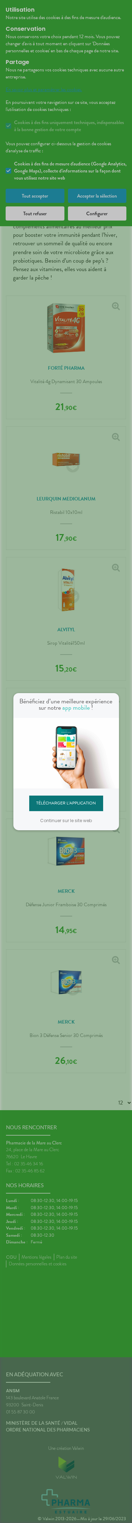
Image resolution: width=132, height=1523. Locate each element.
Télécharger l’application (66, 803)
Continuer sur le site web (66, 821)
